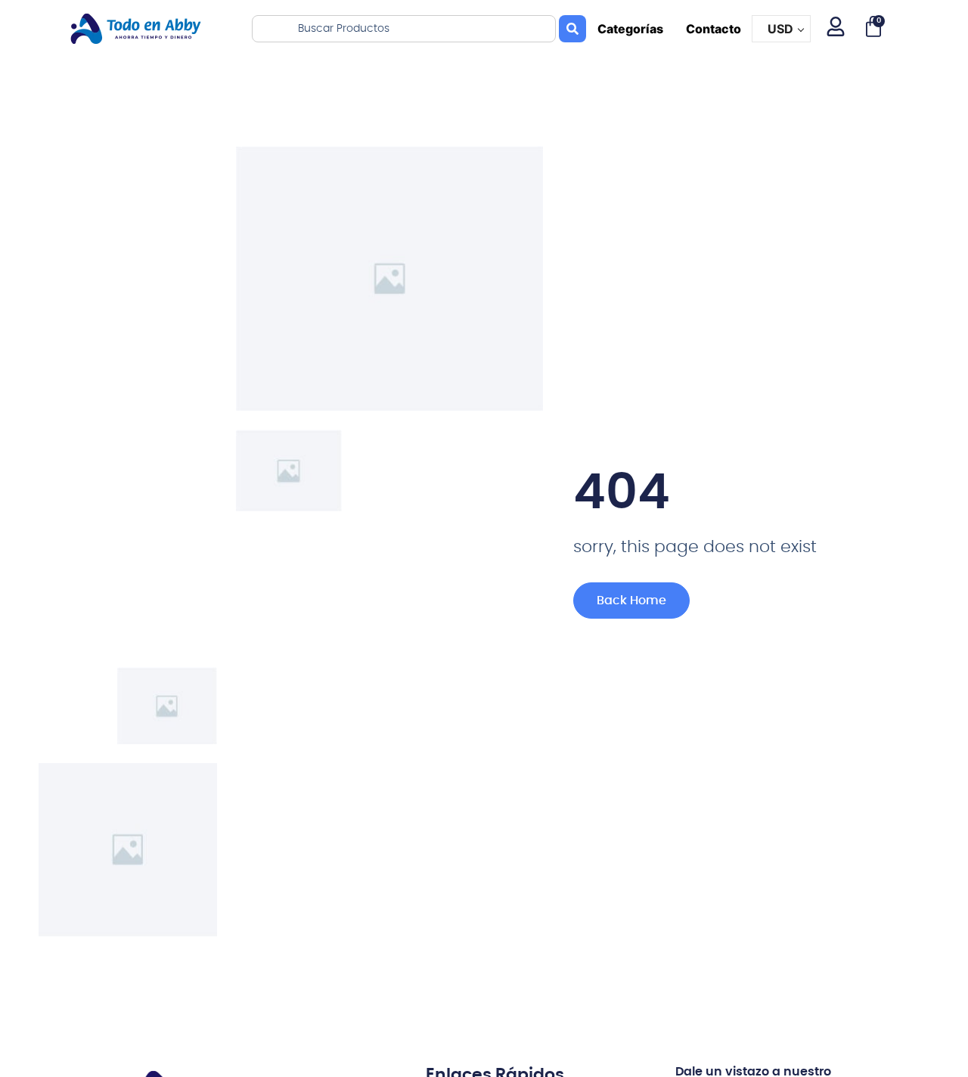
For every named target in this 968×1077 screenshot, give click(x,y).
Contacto (713, 28)
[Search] (572, 28)
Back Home (631, 600)
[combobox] (404, 28)
